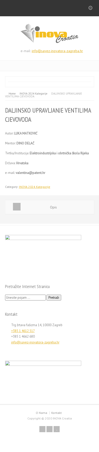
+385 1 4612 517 (23, 331)
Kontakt (56, 413)
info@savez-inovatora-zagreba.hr (57, 51)
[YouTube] (57, 429)
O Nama (41, 413)
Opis (53, 207)
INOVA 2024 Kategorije (34, 187)
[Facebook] (42, 429)
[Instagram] (49, 429)
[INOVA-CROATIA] (49, 42)
